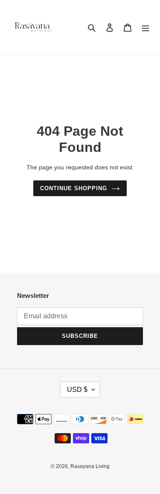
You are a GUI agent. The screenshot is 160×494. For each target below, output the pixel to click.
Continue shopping (74, 188)
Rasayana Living (90, 466)
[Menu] (145, 27)
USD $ (77, 389)
